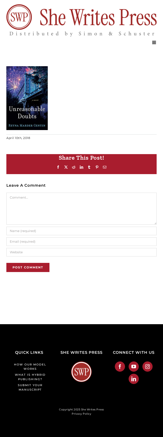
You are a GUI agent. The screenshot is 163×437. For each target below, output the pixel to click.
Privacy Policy (81, 413)
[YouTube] (134, 366)
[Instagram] (147, 366)
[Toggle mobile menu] (154, 42)
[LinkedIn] (134, 379)
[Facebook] (120, 366)
